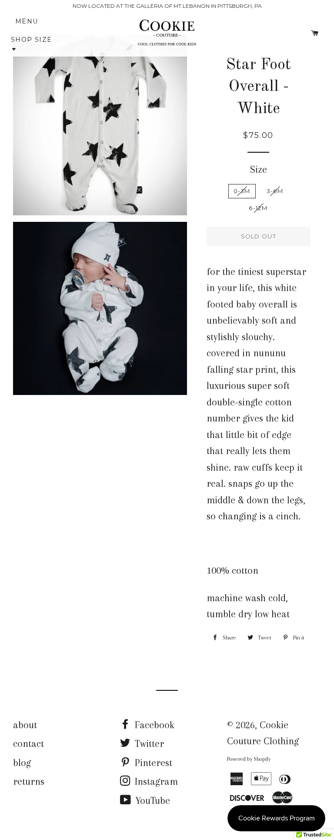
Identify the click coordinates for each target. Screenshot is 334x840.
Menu (30, 21)
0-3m (242, 190)
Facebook (153, 724)
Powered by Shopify (249, 759)
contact (28, 743)
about (25, 724)
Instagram (155, 781)
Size (258, 169)
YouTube (151, 800)
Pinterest (152, 762)
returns (28, 781)
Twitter (148, 743)
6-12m (258, 207)
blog (22, 762)
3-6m (275, 190)
